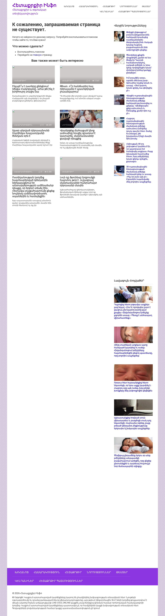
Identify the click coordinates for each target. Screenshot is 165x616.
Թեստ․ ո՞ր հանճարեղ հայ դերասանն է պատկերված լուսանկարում (77, 89)
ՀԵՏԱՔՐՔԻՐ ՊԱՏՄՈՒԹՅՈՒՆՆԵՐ (134, 11)
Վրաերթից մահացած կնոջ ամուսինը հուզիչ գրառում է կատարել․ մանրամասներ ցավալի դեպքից (78, 134)
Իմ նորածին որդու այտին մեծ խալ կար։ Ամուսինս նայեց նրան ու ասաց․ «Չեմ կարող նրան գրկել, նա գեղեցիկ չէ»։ (139, 84)
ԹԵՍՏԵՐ (146, 6)
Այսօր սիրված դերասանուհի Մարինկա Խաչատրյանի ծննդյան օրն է (30, 133)
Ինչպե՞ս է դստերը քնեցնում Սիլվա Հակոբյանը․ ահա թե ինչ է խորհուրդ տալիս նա (33, 89)
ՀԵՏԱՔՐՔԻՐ (109, 6)
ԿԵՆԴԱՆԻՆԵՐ (107, 11)
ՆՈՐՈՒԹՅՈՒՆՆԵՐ (128, 6)
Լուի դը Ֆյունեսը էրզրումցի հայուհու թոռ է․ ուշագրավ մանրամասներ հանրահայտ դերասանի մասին (78, 181)
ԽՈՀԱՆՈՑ (69, 6)
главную (37, 55)
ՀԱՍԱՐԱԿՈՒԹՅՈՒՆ (88, 6)
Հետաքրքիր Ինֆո (34, 5)
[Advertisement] (133, 233)
